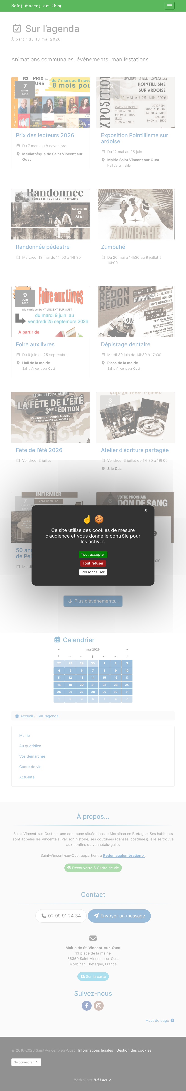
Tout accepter (93, 554)
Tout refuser (93, 563)
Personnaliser (93, 572)
